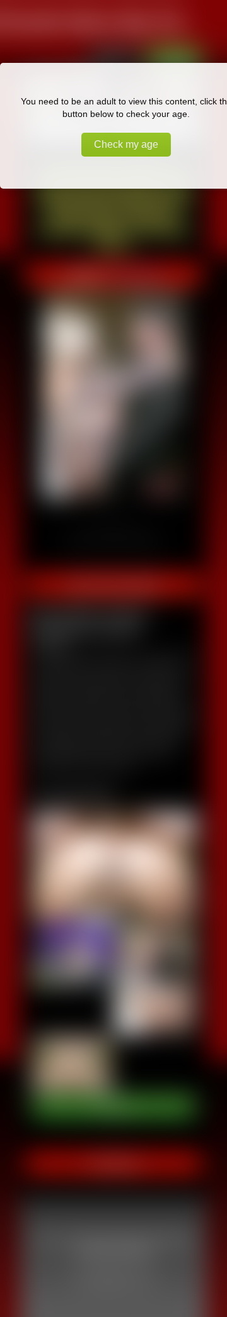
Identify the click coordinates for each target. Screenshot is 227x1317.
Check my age (126, 144)
